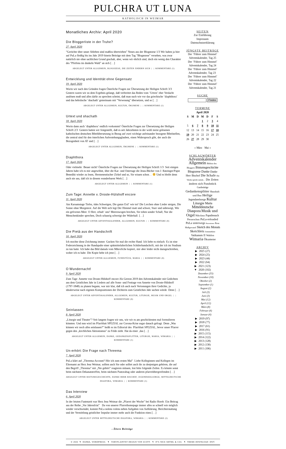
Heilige (207, 195)
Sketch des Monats (208, 227)
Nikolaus (200, 215)
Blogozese (113, 68)
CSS (179, 442)
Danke (110, 336)
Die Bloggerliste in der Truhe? (89, 42)
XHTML (170, 442)
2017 (201, 326)
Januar (204, 314)
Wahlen (210, 235)
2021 (201, 265)
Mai (203, 299)
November (203, 277)
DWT (212, 442)
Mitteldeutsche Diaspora (116, 418)
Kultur (122, 105)
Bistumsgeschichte (99, 377)
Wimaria (166, 336)
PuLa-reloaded (209, 219)
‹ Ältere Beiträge (122, 428)
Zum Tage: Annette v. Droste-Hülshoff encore (101, 194)
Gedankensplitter (127, 336)
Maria (136, 258)
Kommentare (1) (165, 68)
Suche (202, 95)
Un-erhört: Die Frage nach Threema (94, 350)
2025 (201, 251)
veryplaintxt (119, 442)
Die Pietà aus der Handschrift (89, 231)
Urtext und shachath (81, 116)
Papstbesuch (212, 215)
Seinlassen (74, 309)
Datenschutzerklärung (202, 42)
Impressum (203, 38)
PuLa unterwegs (195, 222)
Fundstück (124, 258)
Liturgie (144, 295)
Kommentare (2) (158, 418)
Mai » (207, 147)
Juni (204, 295)
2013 (201, 340)
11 (217, 125)
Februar (204, 310)
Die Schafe (208, 175)
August (204, 288)
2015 (201, 333)
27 (192, 139)
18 (217, 130)
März (204, 306)
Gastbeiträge (202, 187)
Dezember (203, 273)
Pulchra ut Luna (143, 8)
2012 (201, 344)
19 (187, 134)
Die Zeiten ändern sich (136, 68)
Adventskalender (109, 221)
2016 (201, 329)
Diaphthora (74, 157)
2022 (201, 262)
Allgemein (99, 68)
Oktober (204, 280)
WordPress (98, 442)
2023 (201, 258)
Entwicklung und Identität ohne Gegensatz (99, 79)
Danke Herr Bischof (124, 377)
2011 (201, 348)
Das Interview (76, 391)
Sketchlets (197, 231)
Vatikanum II (198, 235)
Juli (204, 292)
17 (212, 130)
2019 (201, 318)
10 (212, 125)
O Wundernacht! (78, 269)
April (203, 303)
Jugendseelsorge (149, 377)
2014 (201, 337)
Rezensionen (210, 223)
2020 (201, 269)
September (204, 284)
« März (198, 147)
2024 (201, 254)
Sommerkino (210, 232)
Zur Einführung (202, 35)
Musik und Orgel (161, 295)
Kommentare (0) (159, 221)
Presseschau (193, 219)
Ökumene (134, 105)
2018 (201, 322)
